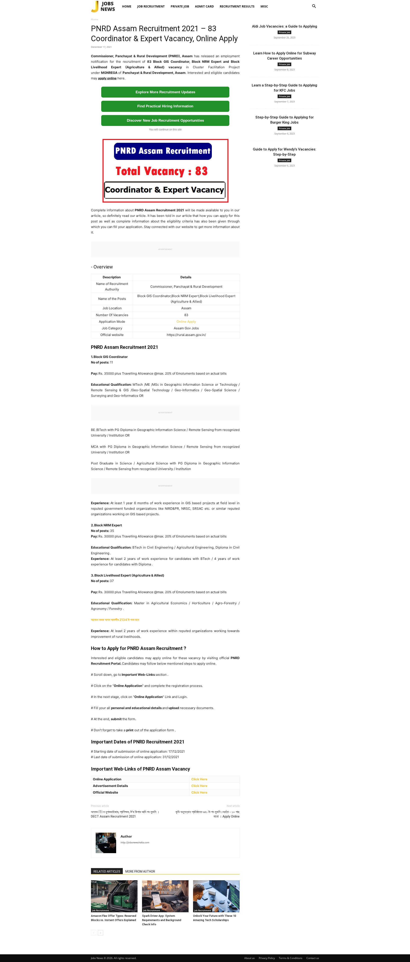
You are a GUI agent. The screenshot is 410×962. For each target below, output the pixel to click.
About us (249, 958)
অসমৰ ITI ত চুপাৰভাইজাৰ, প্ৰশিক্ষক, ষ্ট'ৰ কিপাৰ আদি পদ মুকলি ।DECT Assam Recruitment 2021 (125, 814)
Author (126, 836)
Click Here (199, 779)
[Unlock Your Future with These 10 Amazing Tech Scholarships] (216, 896)
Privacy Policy (267, 958)
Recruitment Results (237, 6)
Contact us (312, 958)
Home (126, 6)
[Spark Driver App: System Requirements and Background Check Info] (165, 896)
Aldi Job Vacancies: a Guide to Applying (284, 26)
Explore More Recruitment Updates (165, 92)
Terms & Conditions (290, 958)
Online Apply (186, 322)
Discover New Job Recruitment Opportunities (165, 120)
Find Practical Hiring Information (165, 106)
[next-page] (100, 933)
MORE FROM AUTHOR (140, 871)
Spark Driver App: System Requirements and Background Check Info (161, 920)
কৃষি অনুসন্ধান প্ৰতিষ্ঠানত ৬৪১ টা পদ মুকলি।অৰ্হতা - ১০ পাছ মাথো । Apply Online (208, 814)
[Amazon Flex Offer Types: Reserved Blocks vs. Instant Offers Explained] (114, 896)
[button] (314, 7)
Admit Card (204, 6)
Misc (264, 6)
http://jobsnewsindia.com (135, 842)
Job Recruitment (151, 6)
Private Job (180, 6)
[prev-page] (93, 933)
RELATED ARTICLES (107, 871)
